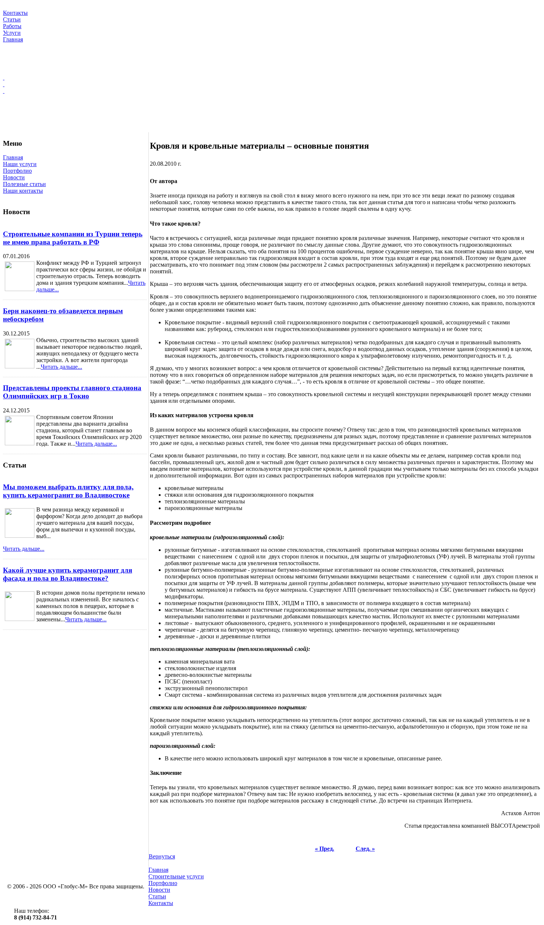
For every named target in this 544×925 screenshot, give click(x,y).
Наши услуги (20, 164)
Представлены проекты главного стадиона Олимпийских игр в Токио (72, 392)
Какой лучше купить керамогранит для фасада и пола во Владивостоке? (67, 574)
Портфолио (17, 171)
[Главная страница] (272, 77)
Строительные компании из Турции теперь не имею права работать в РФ (72, 238)
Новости (14, 177)
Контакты (160, 903)
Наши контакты (23, 191)
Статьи (157, 896)
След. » (365, 848)
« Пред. (324, 848)
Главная (13, 157)
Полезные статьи (24, 184)
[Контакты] (272, 91)
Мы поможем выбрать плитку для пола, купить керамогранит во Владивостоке (68, 491)
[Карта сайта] (272, 84)
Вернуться (162, 856)
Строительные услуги (176, 876)
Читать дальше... (61, 367)
